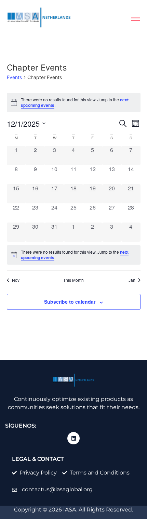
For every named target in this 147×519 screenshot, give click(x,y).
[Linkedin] (73, 438)
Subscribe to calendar (69, 301)
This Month (73, 280)
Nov (15, 280)
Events (14, 77)
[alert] (74, 255)
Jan (132, 280)
